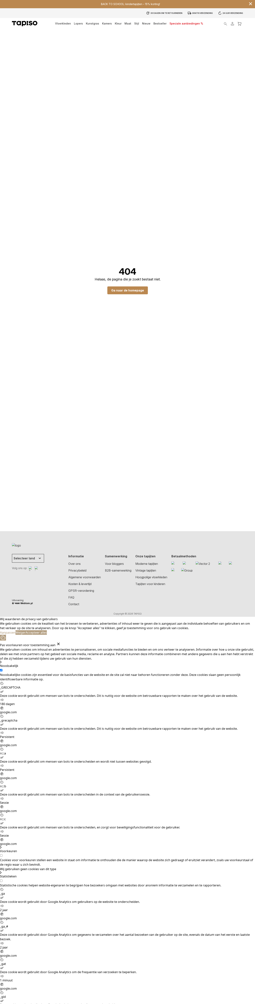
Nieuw (146, 23)
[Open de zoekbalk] (225, 23)
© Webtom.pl (22, 603)
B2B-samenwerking (118, 570)
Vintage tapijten (145, 570)
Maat (128, 23)
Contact (73, 604)
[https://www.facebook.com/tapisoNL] (31, 568)
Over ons (74, 564)
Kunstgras (92, 23)
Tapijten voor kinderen (150, 584)
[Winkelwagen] (239, 23)
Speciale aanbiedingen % (186, 23)
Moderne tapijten (146, 564)
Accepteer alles (36, 632)
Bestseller (160, 23)
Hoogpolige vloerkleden (151, 577)
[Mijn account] (232, 23)
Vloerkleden (63, 23)
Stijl (136, 23)
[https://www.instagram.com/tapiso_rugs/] (37, 568)
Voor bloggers (114, 564)
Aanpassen (7, 632)
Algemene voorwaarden (84, 577)
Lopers (78, 23)
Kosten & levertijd (79, 584)
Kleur (118, 23)
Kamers (107, 23)
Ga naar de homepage (127, 290)
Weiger (20, 632)
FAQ (71, 597)
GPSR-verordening (81, 590)
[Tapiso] (24, 23)
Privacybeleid (77, 570)
